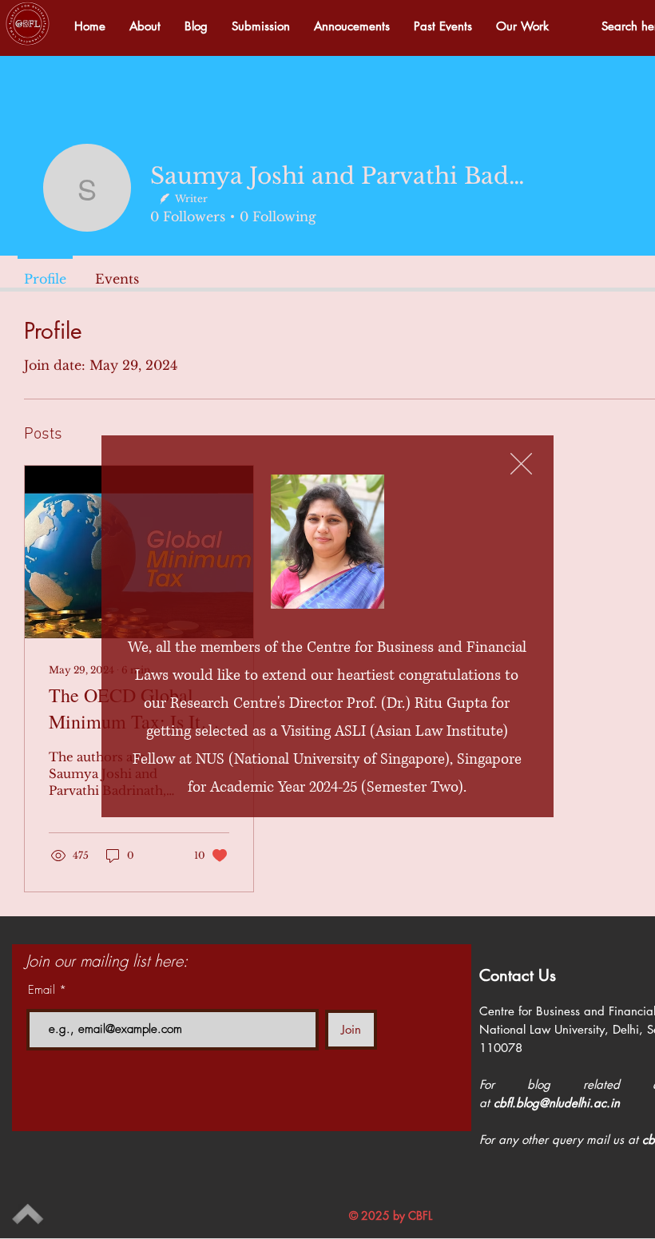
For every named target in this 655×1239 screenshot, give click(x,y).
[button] (521, 464)
